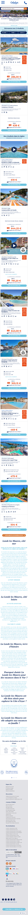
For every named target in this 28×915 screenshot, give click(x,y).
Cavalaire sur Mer (14, 750)
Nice (14, 751)
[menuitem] (14, 786)
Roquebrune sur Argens (14, 753)
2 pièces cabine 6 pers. (10, 272)
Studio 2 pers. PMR (9, 374)
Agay (6, 748)
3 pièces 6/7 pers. (8, 321)
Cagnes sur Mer (14, 749)
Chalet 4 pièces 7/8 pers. (10, 425)
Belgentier (6, 749)
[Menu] (3, 2)
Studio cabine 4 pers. (9, 171)
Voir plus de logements (11, 274)
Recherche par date (8, 8)
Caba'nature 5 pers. (9, 519)
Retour (23, 913)
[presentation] (2, 46)
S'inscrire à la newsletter (14, 909)
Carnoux (6, 750)
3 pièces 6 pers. (8, 70)
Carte (22, 32)
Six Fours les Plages (22, 753)
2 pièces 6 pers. (8, 173)
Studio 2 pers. (8, 67)
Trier (13, 32)
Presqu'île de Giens (22, 751)
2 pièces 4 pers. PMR (9, 371)
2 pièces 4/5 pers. (8, 322)
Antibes (14, 748)
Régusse (6, 752)
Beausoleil (22, 748)
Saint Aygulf (22, 752)
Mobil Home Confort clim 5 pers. (11, 471)
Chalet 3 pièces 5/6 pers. (10, 423)
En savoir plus (9, 881)
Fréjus (22, 750)
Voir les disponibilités (14, 81)
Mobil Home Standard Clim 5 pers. (12, 469)
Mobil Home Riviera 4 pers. (10, 518)
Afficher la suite (14, 25)
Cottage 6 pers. (8, 516)
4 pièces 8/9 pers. (9, 324)
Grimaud (6, 751)
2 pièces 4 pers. (8, 68)
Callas (22, 749)
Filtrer (4, 32)
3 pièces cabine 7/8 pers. (10, 174)
